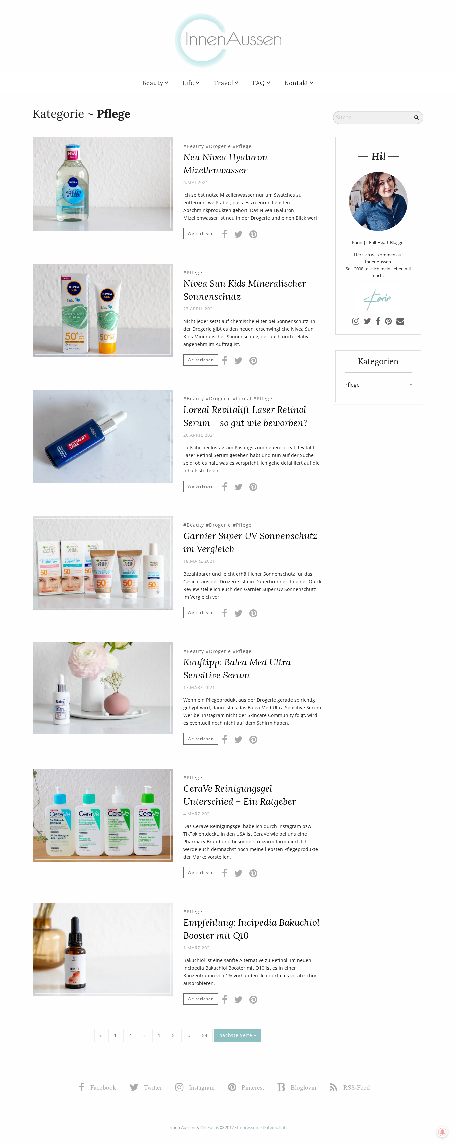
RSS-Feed (355, 1087)
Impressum (248, 1127)
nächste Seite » (237, 1035)
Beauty (152, 83)
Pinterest (252, 1087)
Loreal (244, 398)
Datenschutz (275, 1127)
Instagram (201, 1087)
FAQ (259, 83)
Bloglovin (302, 1087)
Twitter (152, 1087)
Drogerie (220, 146)
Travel (223, 83)
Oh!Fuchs (209, 1127)
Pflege (244, 146)
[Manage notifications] (442, 1132)
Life (188, 83)
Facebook (102, 1087)
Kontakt (297, 83)
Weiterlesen (201, 233)
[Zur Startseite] (228, 40)
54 (205, 1035)
